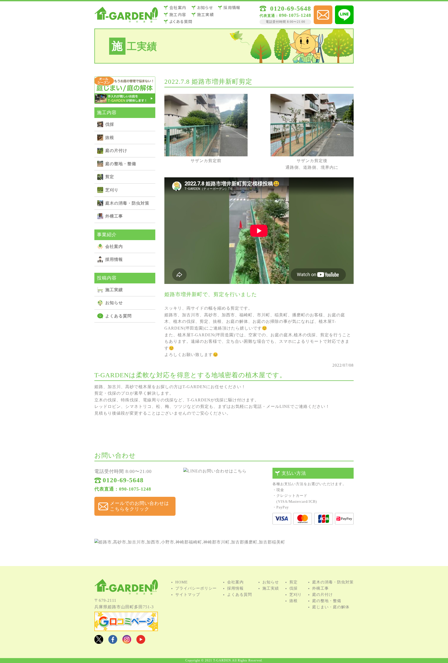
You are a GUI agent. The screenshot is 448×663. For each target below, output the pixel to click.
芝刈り (185, 50)
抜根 (185, 31)
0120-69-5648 (290, 8)
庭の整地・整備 (185, 41)
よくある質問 (180, 21)
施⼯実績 (205, 14)
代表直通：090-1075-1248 (122, 489)
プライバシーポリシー (196, 588)
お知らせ (205, 7)
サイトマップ (187, 594)
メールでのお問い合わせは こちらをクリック (139, 506)
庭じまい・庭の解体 (330, 607)
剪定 (228, 41)
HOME (181, 582)
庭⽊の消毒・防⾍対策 (228, 50)
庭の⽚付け (228, 31)
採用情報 (232, 7)
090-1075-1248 (285, 15)
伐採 (228, 22)
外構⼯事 (185, 59)
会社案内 (177, 7)
